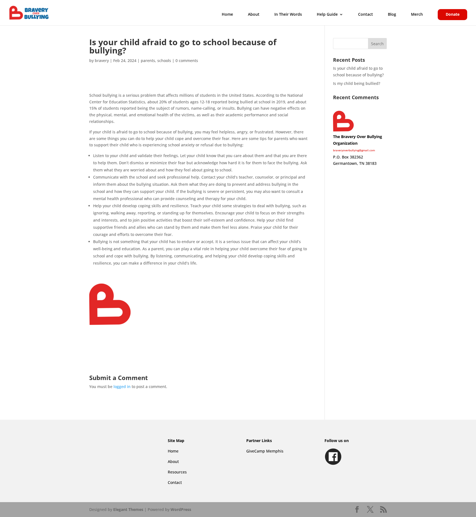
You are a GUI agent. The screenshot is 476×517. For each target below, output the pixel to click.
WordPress (181, 509)
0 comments (186, 60)
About (253, 14)
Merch (417, 14)
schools (164, 60)
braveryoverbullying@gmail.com (354, 150)
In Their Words (288, 14)
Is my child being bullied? (356, 83)
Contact (365, 14)
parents (148, 60)
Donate (452, 14)
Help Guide (327, 14)
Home (227, 14)
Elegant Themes (128, 509)
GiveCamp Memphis (264, 451)
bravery (102, 60)
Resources (177, 472)
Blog (392, 14)
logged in (122, 386)
